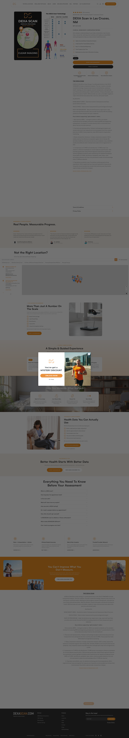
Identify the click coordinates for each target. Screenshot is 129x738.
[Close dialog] (89, 354)
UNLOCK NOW (51, 376)
